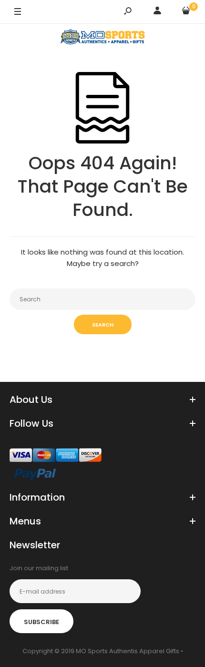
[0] (186, 12)
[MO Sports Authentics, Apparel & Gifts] (102, 38)
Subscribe (41, 621)
